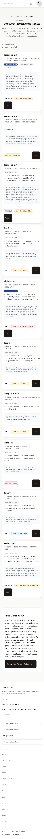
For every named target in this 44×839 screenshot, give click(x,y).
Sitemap (5, 821)
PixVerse (18, 16)
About (4, 815)
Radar (4, 772)
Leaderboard (7, 779)
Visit (7, 105)
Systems (5, 809)
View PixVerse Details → (20, 664)
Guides (5, 785)
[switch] (39, 3)
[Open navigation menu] (30, 3)
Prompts (5, 791)
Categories (6, 760)
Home (11, 16)
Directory (6, 754)
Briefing (5, 803)
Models (5, 766)
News (4, 797)
